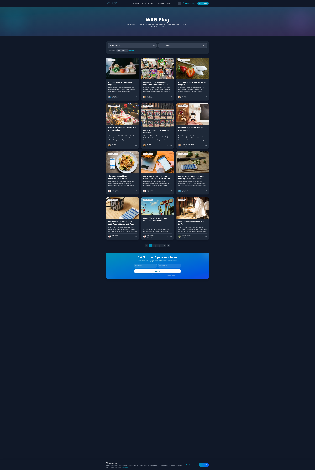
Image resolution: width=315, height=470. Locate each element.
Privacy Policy (124, 467)
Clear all (131, 50)
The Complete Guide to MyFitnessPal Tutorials (117, 177)
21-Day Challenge (147, 3)
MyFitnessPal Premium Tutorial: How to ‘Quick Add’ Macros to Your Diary (157, 178)
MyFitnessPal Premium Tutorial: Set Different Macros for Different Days (122, 224)
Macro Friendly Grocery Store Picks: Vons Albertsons (155, 219)
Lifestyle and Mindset (149, 60)
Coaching (136, 3)
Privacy (169, 275)
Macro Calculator (189, 3)
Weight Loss (112, 60)
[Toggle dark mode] (179, 3)
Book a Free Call (203, 3)
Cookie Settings (191, 465)
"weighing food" (121, 50)
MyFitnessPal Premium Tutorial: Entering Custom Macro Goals (191, 177)
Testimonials (160, 3)
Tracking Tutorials (148, 105)
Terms (173, 275)
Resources (170, 3)
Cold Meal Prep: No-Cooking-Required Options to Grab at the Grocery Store (156, 84)
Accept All (204, 465)
